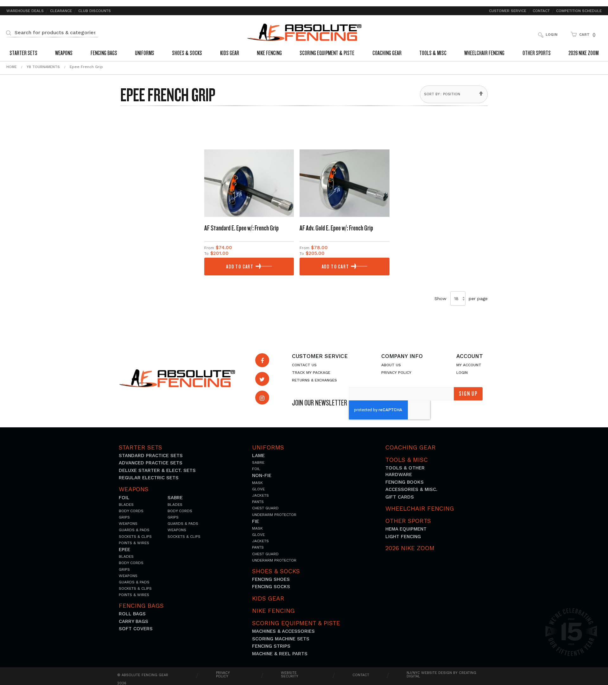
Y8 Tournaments (43, 67)
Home (11, 67)
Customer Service (507, 11)
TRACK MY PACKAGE (311, 372)
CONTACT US (304, 365)
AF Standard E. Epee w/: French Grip (241, 228)
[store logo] (304, 32)
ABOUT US (391, 365)
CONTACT (360, 675)
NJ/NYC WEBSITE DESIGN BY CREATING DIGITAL (441, 674)
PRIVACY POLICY (396, 372)
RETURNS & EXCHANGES (314, 380)
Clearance (61, 11)
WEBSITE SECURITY (289, 674)
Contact (541, 11)
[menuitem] (23, 54)
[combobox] (52, 32)
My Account (468, 365)
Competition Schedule (579, 11)
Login (551, 35)
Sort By (432, 94)
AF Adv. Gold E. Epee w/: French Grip (336, 228)
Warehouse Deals (25, 11)
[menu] (304, 54)
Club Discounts (94, 11)
